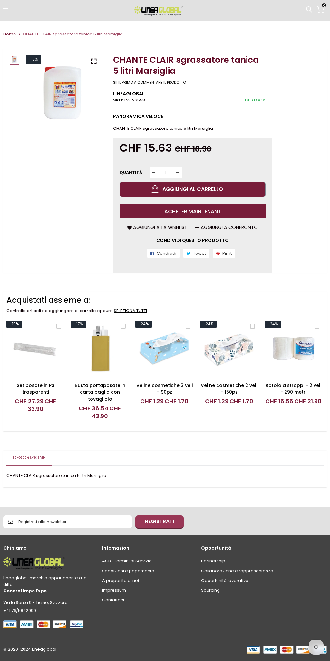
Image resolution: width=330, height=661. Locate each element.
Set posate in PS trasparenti (35, 389)
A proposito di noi (120, 581)
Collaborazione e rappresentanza (237, 571)
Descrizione (29, 457)
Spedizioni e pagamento (128, 571)
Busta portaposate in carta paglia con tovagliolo (100, 392)
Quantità (131, 172)
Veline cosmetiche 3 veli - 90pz (164, 389)
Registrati (159, 521)
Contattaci (113, 600)
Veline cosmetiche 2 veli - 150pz (229, 389)
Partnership (213, 561)
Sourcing (210, 590)
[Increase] (178, 172)
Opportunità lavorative (224, 581)
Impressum (114, 590)
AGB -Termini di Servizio (127, 561)
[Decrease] (154, 172)
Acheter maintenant (192, 211)
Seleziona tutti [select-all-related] (130, 311)
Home (9, 34)
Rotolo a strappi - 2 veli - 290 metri (293, 389)
